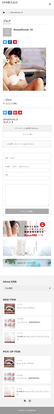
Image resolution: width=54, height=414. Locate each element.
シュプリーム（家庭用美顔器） (29, 322)
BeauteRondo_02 (11, 119)
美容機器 (20, 319)
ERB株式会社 (31, 410)
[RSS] (24, 400)
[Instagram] (29, 400)
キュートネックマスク (25, 308)
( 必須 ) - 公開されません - (18, 166)
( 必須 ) (10, 158)
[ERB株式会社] (13, 2)
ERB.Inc (8, 100)
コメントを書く (11, 103)
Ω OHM (19, 304)
